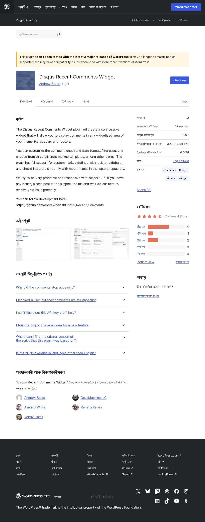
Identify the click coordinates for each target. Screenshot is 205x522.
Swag (127, 474)
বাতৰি (18, 461)
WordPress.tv (97, 474)
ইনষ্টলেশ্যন (67, 101)
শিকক (89, 455)
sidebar (171, 178)
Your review (145, 262)
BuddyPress (167, 474)
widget (183, 178)
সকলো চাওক (182, 262)
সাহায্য (185, 101)
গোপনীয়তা (20, 474)
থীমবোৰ (54, 461)
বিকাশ (86, 101)
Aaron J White (34, 407)
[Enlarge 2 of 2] (123, 233)
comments (169, 170)
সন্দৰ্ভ (18, 455)
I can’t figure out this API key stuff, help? (46, 313)
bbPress (165, 468)
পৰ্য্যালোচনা (47, 101)
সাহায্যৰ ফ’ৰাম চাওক (148, 296)
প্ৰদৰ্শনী (54, 455)
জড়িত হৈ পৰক (128, 455)
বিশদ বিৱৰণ (26, 101)
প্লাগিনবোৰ (56, 468)
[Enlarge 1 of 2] (65, 233)
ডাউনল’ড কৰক (179, 80)
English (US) (181, 161)
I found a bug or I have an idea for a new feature (52, 325)
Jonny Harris (33, 417)
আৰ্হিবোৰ (55, 474)
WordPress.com (170, 455)
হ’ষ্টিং (18, 468)
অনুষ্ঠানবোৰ (127, 461)
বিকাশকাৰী (91, 468)
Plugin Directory (26, 20)
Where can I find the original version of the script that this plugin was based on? (46, 338)
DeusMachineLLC (94, 398)
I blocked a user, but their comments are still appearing (56, 300)
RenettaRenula (91, 407)
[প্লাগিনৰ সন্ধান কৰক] (58, 34)
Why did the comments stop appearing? (45, 287)
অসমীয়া (57, 496)
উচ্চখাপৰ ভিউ (144, 190)
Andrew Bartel (49, 84)
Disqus (183, 170)
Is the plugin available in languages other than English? (56, 353)
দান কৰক (128, 468)
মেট (161, 461)
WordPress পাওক (186, 7)
